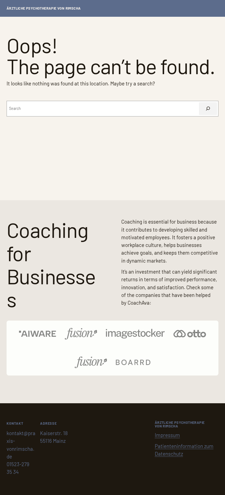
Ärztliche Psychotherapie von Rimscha (44, 8)
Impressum (167, 435)
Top (212, 482)
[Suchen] (208, 108)
